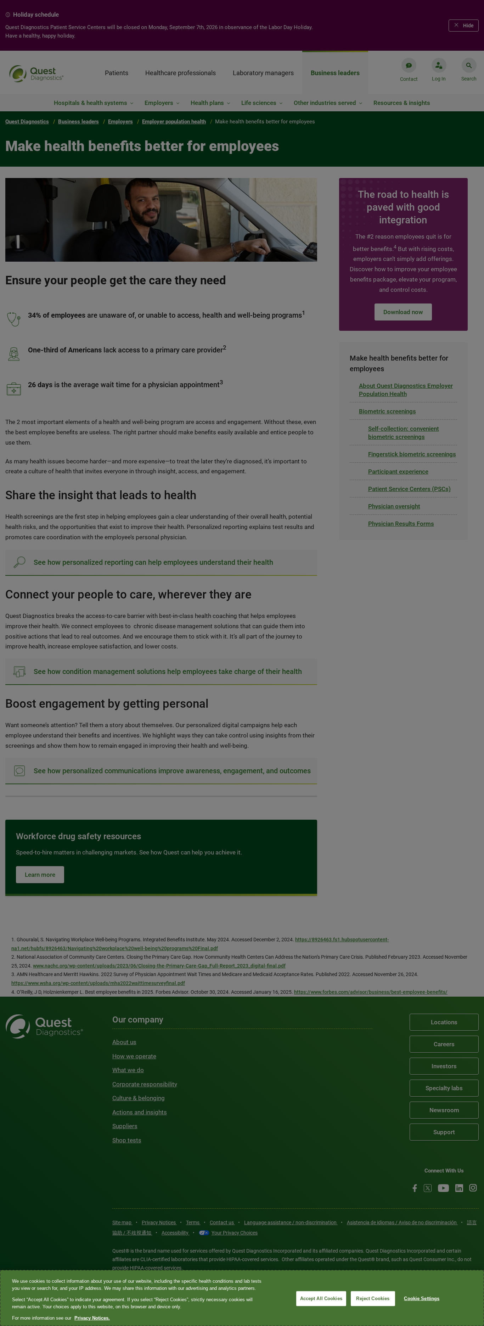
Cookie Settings (421, 1298)
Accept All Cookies (321, 1298)
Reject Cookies (372, 1298)
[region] (242, 1298)
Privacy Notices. (92, 1318)
